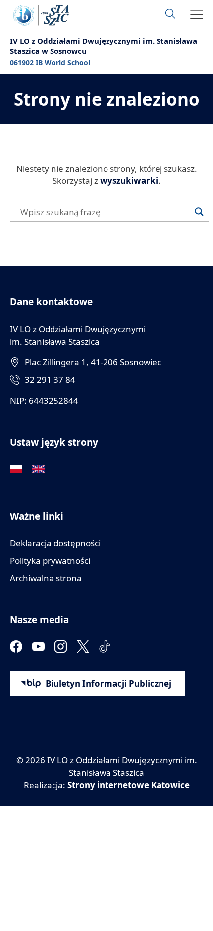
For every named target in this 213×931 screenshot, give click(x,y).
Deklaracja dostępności (55, 543)
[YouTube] (38, 646)
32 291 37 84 (50, 379)
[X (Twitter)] (83, 646)
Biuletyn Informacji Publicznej (108, 683)
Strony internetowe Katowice (128, 785)
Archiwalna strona (46, 577)
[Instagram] (60, 646)
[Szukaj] (199, 212)
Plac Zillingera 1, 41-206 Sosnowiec (93, 362)
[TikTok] (105, 646)
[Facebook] (16, 646)
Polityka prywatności (50, 560)
